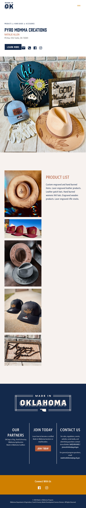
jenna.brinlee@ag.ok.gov (70, 447)
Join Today (43, 448)
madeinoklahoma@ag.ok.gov (70, 458)
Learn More (13, 46)
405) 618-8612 (74, 444)
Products (8, 24)
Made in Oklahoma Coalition (15, 445)
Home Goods (18, 24)
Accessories (30, 24)
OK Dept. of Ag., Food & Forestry (15, 440)
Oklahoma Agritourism (15, 442)
